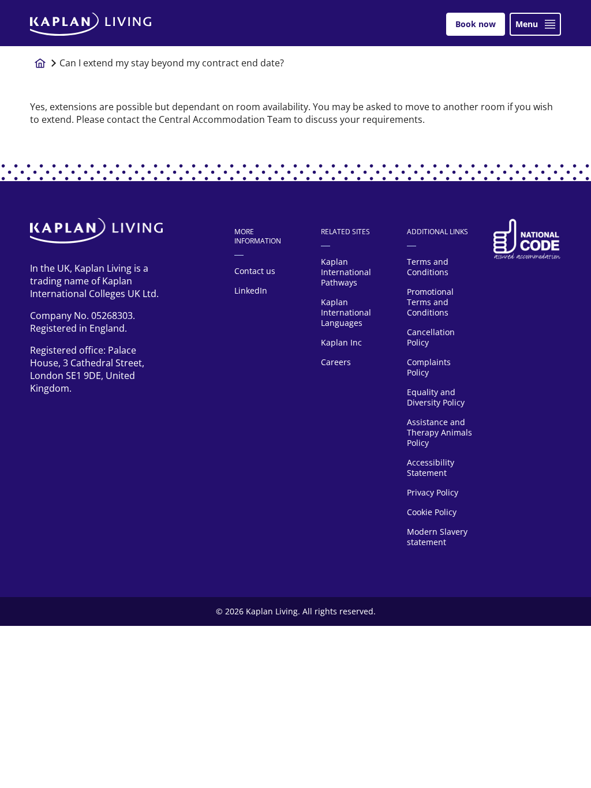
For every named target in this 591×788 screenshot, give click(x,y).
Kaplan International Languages (346, 312)
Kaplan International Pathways (346, 272)
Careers (336, 362)
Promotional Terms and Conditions (430, 302)
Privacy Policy (432, 492)
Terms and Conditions (427, 266)
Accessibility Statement (430, 467)
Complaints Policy (429, 367)
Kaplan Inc (341, 342)
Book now (475, 23)
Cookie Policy (432, 511)
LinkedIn (250, 290)
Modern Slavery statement (437, 536)
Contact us (254, 270)
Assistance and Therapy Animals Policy (439, 432)
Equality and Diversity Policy (436, 397)
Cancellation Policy (431, 337)
